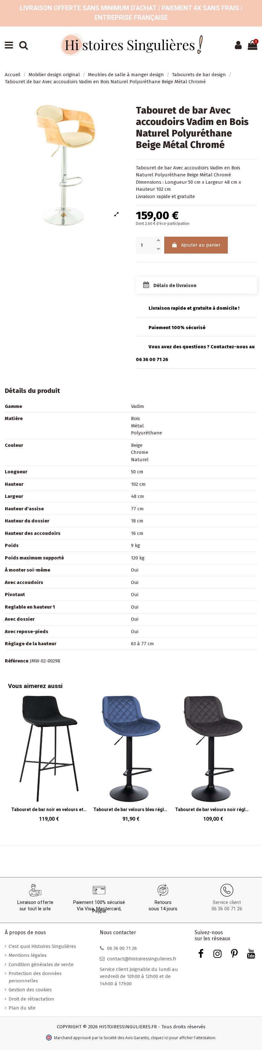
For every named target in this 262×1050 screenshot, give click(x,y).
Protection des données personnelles (35, 977)
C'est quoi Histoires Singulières (42, 946)
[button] (248, 754)
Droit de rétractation (31, 999)
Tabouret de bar (154, 168)
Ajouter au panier (200, 245)
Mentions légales (28, 955)
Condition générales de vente (41, 964)
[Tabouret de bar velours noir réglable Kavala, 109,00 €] (213, 760)
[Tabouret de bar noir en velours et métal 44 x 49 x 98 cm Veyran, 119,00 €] (49, 760)
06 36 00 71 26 (227, 909)
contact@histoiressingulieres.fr (141, 959)
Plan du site (22, 1008)
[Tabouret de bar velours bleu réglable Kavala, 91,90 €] (131, 760)
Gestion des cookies (30, 990)
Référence (16, 661)
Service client (227, 902)
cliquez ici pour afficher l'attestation (183, 1037)
